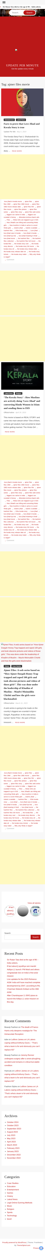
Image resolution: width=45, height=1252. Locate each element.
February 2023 (13, 1148)
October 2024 (12, 1122)
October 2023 (12, 1125)
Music (9, 1206)
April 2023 (11, 1142)
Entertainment (9, 120)
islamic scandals (31, 228)
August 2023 (12, 1132)
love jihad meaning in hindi (28, 236)
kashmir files (22, 799)
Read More (17, 151)
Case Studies (16, 666)
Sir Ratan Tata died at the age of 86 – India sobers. (22, 7)
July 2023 (11, 1135)
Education (11, 1186)
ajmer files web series (32, 212)
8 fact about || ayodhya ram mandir (21, 966)
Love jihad (34, 230)
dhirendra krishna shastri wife (29, 217)
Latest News (21, 120)
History (7, 666)
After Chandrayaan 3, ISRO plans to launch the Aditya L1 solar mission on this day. (23, 998)
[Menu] (3, 2)
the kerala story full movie (25, 246)
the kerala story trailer (19, 254)
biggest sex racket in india (16, 214)
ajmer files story (16, 212)
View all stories (34, 903)
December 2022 (14, 1155)
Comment (10, 260)
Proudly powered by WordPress (14, 1242)
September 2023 (14, 1129)
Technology (12, 1216)
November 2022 (14, 1158)
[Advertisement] (22, 33)
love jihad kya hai (26, 804)
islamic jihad (18, 228)
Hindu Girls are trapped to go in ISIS (25, 220)
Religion (18, 393)
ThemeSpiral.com (23, 1245)
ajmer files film (29, 207)
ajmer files (28, 201)
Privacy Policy (38, 1248)
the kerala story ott (28, 818)
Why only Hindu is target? (23, 826)
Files (8, 220)
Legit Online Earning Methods (19, 1203)
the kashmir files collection (25, 810)
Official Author (9, 412)
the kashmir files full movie (26, 241)
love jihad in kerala (30, 233)
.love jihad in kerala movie (13, 201)
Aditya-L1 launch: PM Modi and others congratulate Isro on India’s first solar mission (23, 972)
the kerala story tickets (20, 823)
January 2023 (13, 1151)
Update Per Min (10, 132)
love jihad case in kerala (28, 802)
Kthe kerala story (21, 230)
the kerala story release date (27, 249)
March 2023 (12, 1145)
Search (7, 933)
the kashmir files (24, 238)
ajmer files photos (20, 209)
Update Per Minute (22, 65)
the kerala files (28, 813)
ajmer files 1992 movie (21, 204)
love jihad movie (27, 807)
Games (10, 1193)
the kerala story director (26, 815)
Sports (9, 1212)
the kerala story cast (21, 244)
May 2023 (11, 1138)
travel (9, 1219)
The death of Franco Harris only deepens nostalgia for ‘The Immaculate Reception (21, 1030)
